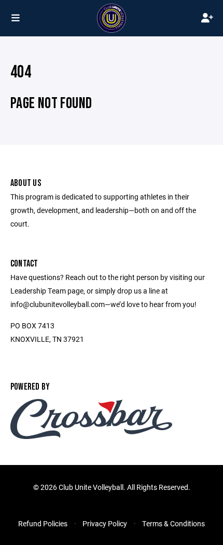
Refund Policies (42, 523)
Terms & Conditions (173, 523)
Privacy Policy (104, 523)
